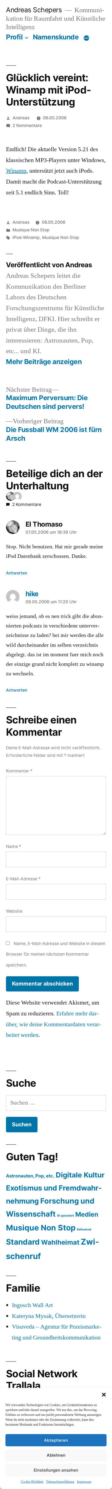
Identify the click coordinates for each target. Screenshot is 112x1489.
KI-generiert (65, 1215)
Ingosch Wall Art (32, 1305)
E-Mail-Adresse (23, 878)
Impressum (84, 1482)
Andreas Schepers (35, 10)
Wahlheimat (60, 1242)
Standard (23, 1241)
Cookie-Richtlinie (32, 1482)
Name (13, 846)
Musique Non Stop (31, 229)
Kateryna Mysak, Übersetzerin (49, 1316)
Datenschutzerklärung (60, 1482)
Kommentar (19, 770)
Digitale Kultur (80, 1175)
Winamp (16, 171)
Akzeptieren (56, 1440)
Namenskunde (56, 37)
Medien (86, 1214)
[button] (104, 1394)
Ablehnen (56, 1455)
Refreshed (84, 1229)
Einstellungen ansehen (56, 1470)
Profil (14, 37)
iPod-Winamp (26, 237)
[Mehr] (86, 38)
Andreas (21, 117)
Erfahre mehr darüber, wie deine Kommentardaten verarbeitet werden (53, 1024)
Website (14, 911)
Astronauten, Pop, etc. (30, 1176)
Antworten (16, 573)
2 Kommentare (27, 125)
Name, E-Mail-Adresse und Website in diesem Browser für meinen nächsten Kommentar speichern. (55, 954)
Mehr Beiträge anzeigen (44, 362)
